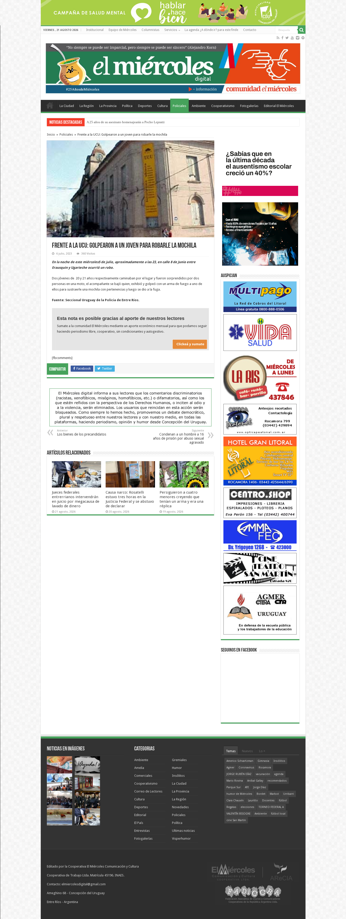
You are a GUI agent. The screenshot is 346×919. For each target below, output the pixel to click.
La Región (87, 106)
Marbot (274, 794)
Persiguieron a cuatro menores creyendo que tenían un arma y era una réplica (181, 499)
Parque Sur (233, 787)
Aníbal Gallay (255, 780)
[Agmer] (260, 610)
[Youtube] (292, 38)
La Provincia (108, 106)
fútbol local (278, 813)
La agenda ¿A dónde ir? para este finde (211, 30)
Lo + (262, 751)
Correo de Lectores (148, 791)
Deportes (145, 106)
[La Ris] (260, 377)
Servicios (170, 30)
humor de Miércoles (239, 794)
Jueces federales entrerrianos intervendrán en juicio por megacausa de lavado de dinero (75, 499)
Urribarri (288, 794)
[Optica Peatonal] (260, 419)
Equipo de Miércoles (123, 30)
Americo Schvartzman (239, 761)
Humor (177, 768)
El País (138, 823)
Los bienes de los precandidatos (81, 432)
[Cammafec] (260, 535)
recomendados (277, 780)
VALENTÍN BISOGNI (238, 813)
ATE (247, 787)
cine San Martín (236, 820)
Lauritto (253, 800)
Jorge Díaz (259, 787)
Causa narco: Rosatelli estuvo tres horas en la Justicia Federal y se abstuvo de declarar (130, 499)
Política (127, 106)
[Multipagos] (260, 296)
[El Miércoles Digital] (173, 67)
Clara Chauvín (235, 800)
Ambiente (199, 106)
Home (49, 105)
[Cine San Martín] (260, 568)
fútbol (283, 800)
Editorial (140, 815)
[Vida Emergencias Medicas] (260, 332)
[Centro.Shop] (260, 502)
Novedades (180, 807)
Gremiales (179, 760)
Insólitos (178, 776)
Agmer (230, 767)
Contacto (249, 30)
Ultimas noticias (183, 831)
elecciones (247, 807)
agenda (278, 774)
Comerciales (143, 776)
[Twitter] (287, 38)
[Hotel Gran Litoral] (260, 461)
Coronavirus (246, 767)
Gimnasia (263, 761)
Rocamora (265, 767)
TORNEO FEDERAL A (271, 807)
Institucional (95, 30)
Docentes (268, 800)
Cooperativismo (223, 106)
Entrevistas (142, 831)
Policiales (179, 106)
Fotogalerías (249, 106)
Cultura (162, 106)
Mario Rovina (234, 780)
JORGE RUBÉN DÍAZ (239, 774)
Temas (231, 751)
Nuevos (247, 751)
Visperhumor (181, 838)
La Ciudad (67, 106)
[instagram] (297, 38)
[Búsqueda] (301, 30)
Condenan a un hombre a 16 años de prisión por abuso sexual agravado (178, 436)
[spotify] (303, 38)
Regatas (231, 807)
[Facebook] (282, 38)
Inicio (51, 134)
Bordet (261, 794)
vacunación (263, 774)
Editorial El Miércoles (279, 106)
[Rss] (278, 38)
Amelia (139, 768)
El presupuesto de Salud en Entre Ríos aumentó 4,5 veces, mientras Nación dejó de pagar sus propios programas (163, 122)
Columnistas (150, 30)
